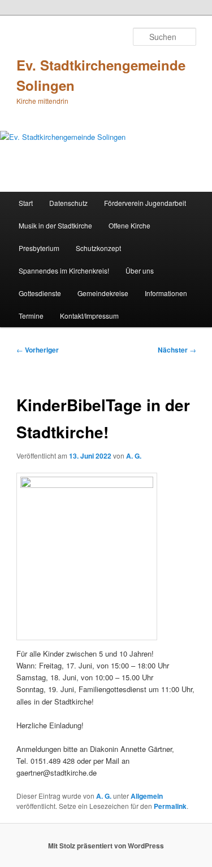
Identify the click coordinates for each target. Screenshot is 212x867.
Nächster (177, 350)
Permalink (170, 806)
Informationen (166, 293)
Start (26, 203)
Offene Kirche (129, 225)
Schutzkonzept (98, 248)
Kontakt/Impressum (89, 315)
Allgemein (147, 796)
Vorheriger (37, 350)
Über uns (140, 270)
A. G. (133, 456)
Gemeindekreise (102, 293)
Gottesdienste (40, 293)
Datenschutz (68, 203)
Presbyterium (39, 248)
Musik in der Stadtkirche (55, 225)
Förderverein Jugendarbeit (145, 203)
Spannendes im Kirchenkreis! (64, 270)
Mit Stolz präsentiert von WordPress (106, 845)
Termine (31, 315)
